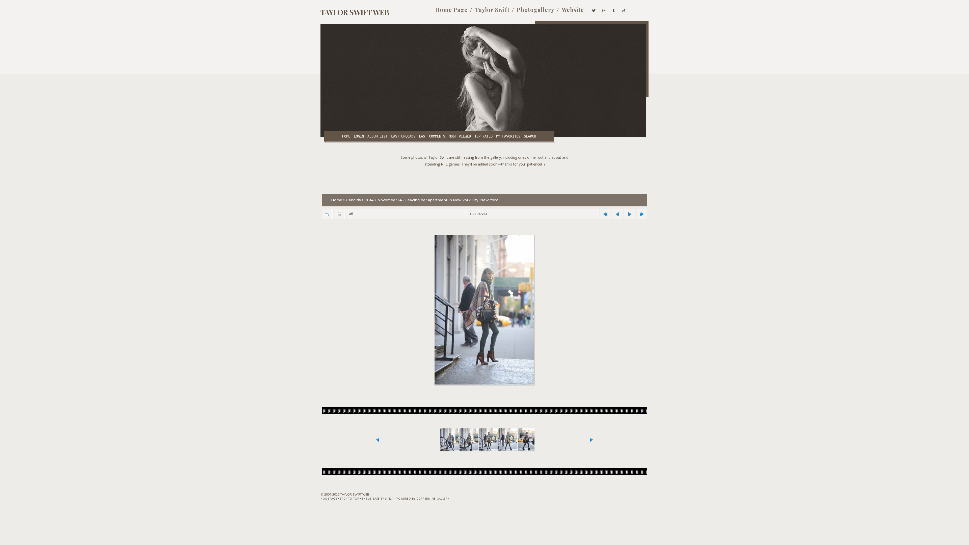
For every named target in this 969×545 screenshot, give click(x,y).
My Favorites (508, 136)
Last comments (432, 136)
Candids (353, 200)
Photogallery (535, 9)
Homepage (328, 498)
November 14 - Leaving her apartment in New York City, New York (438, 200)
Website (573, 9)
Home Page (451, 9)
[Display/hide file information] (339, 214)
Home (346, 136)
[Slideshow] (351, 214)
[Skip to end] (641, 214)
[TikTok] (624, 9)
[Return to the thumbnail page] (327, 214)
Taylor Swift (492, 9)
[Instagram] (604, 9)
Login (359, 136)
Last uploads (403, 136)
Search (530, 136)
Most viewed (460, 136)
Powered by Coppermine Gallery (422, 498)
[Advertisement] (484, 179)
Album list (377, 136)
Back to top (349, 498)
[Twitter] (593, 9)
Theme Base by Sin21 (378, 498)
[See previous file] (617, 214)
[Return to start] (605, 214)
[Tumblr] (614, 9)
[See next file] (629, 214)
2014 (369, 200)
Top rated (483, 136)
